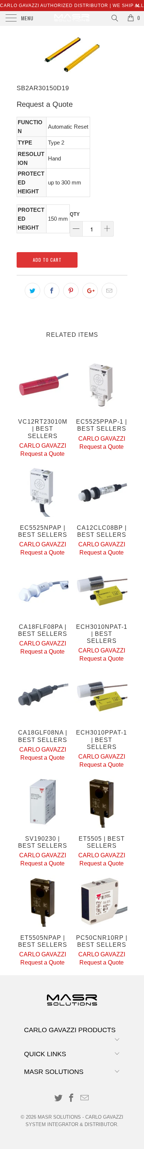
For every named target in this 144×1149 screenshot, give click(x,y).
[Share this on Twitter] (32, 290)
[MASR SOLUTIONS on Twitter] (58, 1098)
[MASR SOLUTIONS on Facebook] (71, 1098)
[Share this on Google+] (90, 290)
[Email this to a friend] (109, 290)
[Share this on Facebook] (51, 290)
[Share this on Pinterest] (71, 290)
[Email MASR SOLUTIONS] (84, 1098)
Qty (75, 214)
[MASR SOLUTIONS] (72, 18)
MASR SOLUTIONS (59, 1117)
